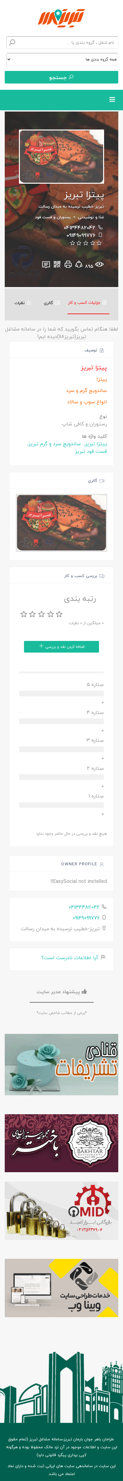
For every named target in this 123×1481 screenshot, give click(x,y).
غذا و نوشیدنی (91, 217)
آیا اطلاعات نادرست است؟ (70, 957)
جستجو (58, 77)
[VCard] (46, 266)
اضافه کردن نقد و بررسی (64, 646)
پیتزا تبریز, (94, 443)
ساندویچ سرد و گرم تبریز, (53, 443)
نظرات (20, 302)
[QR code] (57, 266)
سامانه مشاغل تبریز (45, 1439)
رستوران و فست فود (53, 217)
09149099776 (81, 235)
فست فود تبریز (91, 451)
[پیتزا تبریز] (61, 523)
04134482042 (79, 227)
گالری (49, 302)
